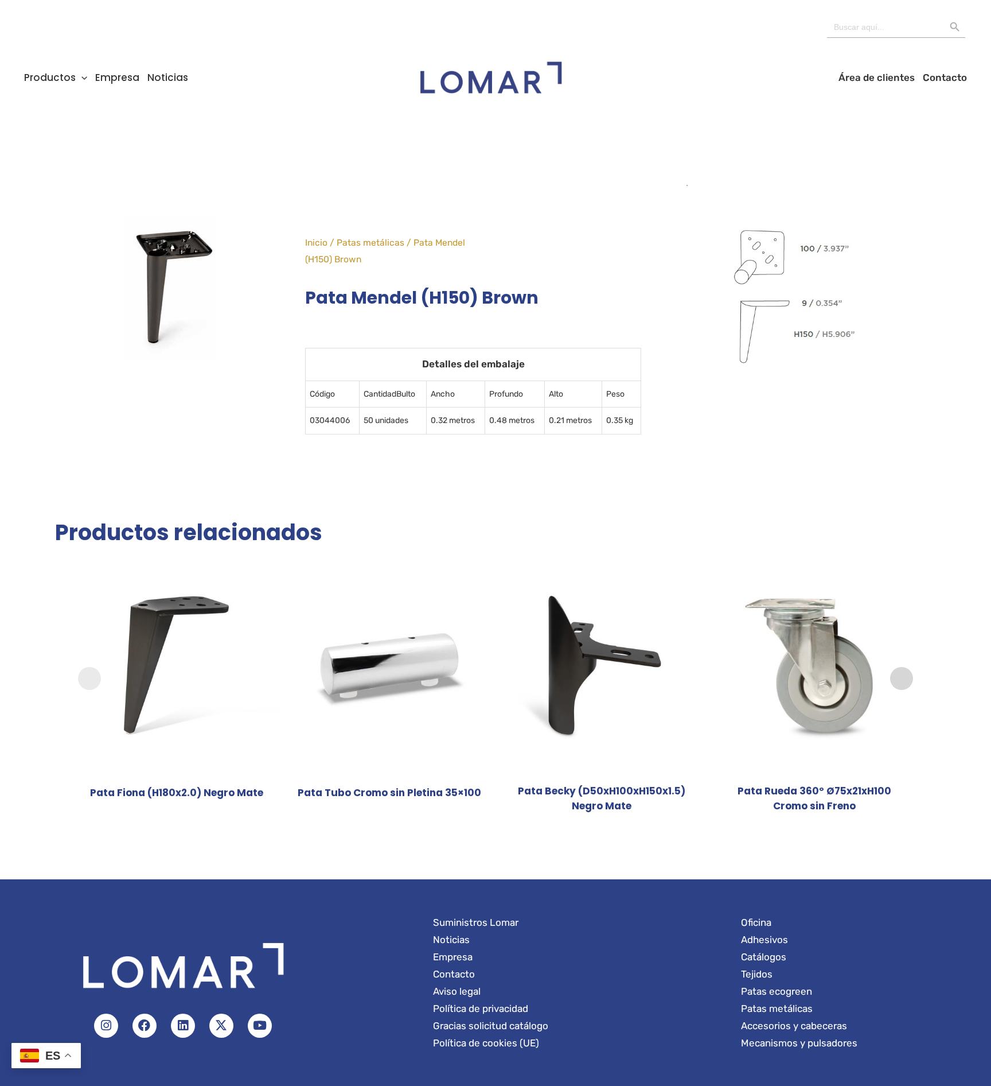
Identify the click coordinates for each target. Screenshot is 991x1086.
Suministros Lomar (475, 922)
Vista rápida (176, 765)
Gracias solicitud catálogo (490, 1025)
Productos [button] (50, 77)
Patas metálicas (370, 242)
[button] (81, 77)
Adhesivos (764, 939)
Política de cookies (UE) (486, 1043)
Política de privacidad (480, 1008)
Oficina (756, 922)
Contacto (945, 77)
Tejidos (756, 974)
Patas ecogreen (776, 991)
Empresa (117, 77)
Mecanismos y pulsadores (799, 1043)
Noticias (167, 77)
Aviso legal (457, 991)
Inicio (316, 242)
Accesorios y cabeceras (794, 1025)
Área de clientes (876, 77)
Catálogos (763, 957)
